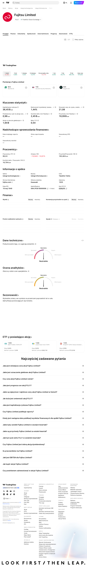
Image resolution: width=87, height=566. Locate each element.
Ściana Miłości (62, 489)
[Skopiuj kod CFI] (66, 188)
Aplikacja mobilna (29, 542)
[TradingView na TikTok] (11, 494)
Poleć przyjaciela (63, 491)
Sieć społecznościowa (63, 487)
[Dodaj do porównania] (26, 87)
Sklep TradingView (44, 533)
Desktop (26, 544)
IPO (25, 524)
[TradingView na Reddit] (14, 494)
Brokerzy (41, 499)
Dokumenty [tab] (21, 34)
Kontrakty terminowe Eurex (46, 511)
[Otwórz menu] (3, 2)
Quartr (9, 520)
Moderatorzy (61, 497)
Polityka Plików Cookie (45, 548)
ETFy (25, 495)
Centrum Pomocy (44, 524)
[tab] (30, 199)
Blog (40, 522)
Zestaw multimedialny (45, 528)
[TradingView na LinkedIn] (4, 494)
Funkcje (41, 486)
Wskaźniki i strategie (61, 512)
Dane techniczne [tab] (43, 34)
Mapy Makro (27, 535)
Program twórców (63, 493)
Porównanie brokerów (45, 501)
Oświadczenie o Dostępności (47, 550)
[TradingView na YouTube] (11, 491)
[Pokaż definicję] (18, 107)
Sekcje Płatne (62, 518)
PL (66, 3)
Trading (60, 502)
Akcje (25, 493)
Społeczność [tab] (31, 34)
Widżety (72, 487)
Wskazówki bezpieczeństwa (47, 551)
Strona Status (42, 557)
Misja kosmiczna (43, 520)
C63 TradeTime (43, 537)
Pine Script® (27, 537)
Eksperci (60, 515)
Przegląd (41, 497)
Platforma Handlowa (76, 495)
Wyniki (26, 520)
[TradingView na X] (4, 491)
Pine (25, 504)
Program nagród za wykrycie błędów (47, 554)
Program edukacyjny (76, 507)
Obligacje (26, 496)
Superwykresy (28, 487)
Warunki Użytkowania (45, 542)
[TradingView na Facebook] (7, 491)
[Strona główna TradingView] (7, 3)
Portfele (26, 529)
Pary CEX (26, 500)
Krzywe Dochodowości (30, 531)
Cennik (41, 488)
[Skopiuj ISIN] (47, 188)
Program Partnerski (75, 505)
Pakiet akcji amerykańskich (46, 513)
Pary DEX (26, 502)
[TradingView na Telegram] (7, 494)
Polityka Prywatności (44, 546)
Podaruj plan (42, 492)
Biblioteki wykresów (75, 489)
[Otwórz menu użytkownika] (71, 2)
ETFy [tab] (71, 34)
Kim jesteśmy (42, 518)
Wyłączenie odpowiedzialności (47, 544)
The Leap (41, 503)
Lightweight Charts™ (76, 491)
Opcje (25, 533)
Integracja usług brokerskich (74, 503)
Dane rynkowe (43, 490)
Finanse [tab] (13, 34)
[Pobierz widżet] (68, 39)
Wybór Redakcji (62, 506)
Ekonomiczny (27, 518)
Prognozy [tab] (54, 34)
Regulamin (61, 495)
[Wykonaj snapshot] (65, 39)
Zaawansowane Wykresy (77, 493)
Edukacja (60, 504)
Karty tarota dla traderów (46, 535)
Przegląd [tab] (5, 34)
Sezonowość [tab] (63, 34)
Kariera (41, 526)
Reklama (72, 500)
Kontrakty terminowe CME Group (46, 508)
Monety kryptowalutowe (30, 498)
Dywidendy (27, 522)
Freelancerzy (62, 517)
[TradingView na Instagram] (14, 491)
